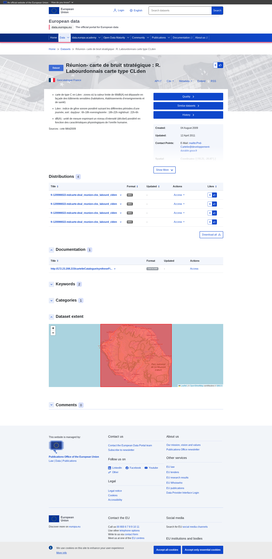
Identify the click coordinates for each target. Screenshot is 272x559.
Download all (209, 234)
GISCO (219, 385)
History (186, 115)
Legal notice (115, 490)
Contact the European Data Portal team (130, 445)
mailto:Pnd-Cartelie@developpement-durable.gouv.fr (195, 147)
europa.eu (74, 526)
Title (53, 186)
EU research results (177, 477)
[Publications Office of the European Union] (76, 446)
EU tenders (172, 472)
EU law (170, 467)
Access (178, 195)
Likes (211, 186)
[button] (62, 2)
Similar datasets (186, 105)
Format (131, 186)
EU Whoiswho (174, 482)
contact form (131, 534)
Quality (186, 96)
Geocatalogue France (69, 80)
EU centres (138, 538)
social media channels (195, 526)
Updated (152, 186)
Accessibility (115, 499)
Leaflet (183, 385)
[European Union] (77, 518)
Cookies (112, 495)
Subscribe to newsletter (121, 450)
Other (115, 472)
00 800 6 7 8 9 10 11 (128, 526)
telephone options (130, 530)
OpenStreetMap (197, 385)
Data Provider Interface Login (182, 492)
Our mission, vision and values (183, 445)
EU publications (175, 488)
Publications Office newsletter (182, 449)
